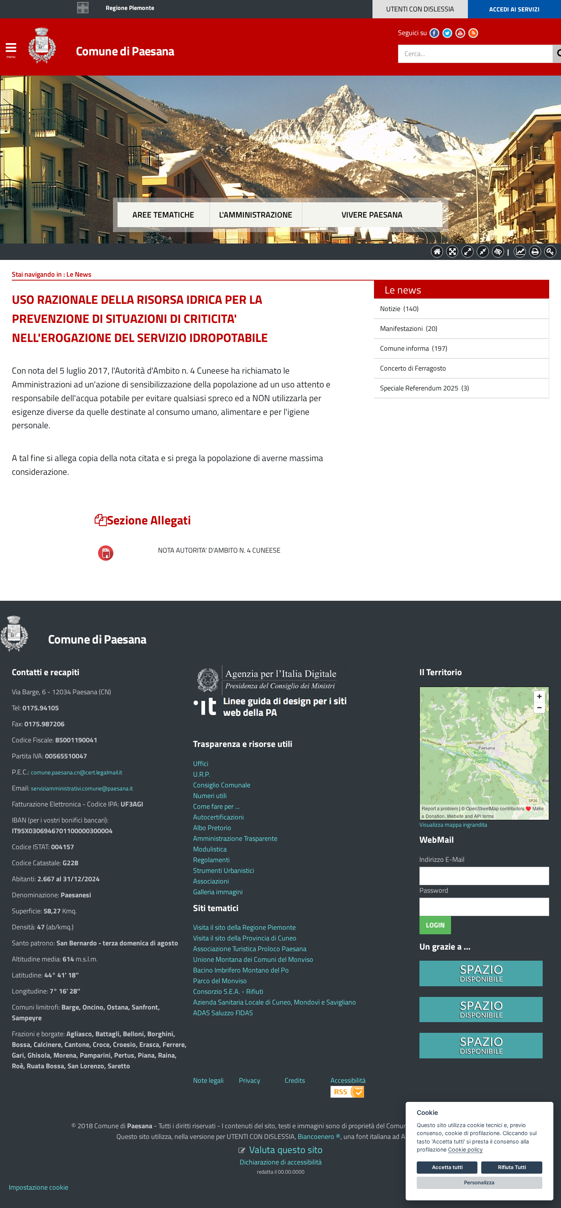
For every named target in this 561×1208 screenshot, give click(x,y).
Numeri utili (210, 795)
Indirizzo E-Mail (441, 859)
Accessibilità (348, 1080)
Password (433, 890)
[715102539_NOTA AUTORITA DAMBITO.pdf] (106, 552)
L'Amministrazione (275, 251)
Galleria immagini (218, 892)
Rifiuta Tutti (512, 1167)
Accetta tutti (447, 1167)
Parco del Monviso (220, 981)
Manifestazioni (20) (408, 328)
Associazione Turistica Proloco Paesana (249, 948)
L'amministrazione (255, 215)
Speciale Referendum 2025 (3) (424, 388)
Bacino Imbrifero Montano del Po (241, 970)
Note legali (208, 1080)
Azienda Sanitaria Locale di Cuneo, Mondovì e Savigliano (274, 1002)
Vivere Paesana (372, 215)
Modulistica (210, 849)
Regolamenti (211, 860)
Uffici (200, 763)
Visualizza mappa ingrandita (453, 824)
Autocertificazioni (218, 817)
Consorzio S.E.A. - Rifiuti (228, 991)
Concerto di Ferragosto (412, 368)
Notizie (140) (399, 308)
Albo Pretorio (212, 828)
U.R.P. (201, 774)
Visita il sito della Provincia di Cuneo (245, 938)
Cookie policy (465, 1149)
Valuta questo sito (285, 1149)
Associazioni (211, 881)
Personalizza (479, 1182)
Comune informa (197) (413, 348)
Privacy (249, 1080)
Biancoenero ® (319, 1136)
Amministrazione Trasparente (235, 838)
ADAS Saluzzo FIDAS (223, 1013)
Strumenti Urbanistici (223, 870)
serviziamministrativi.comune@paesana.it (82, 788)
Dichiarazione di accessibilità (281, 1162)
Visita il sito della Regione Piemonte (244, 927)
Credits (295, 1080)
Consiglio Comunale (221, 785)
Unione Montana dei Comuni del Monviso (253, 959)
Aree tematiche (163, 215)
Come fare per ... (216, 806)
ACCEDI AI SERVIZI (514, 9)
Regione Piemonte (130, 7)
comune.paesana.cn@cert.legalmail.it (76, 772)
